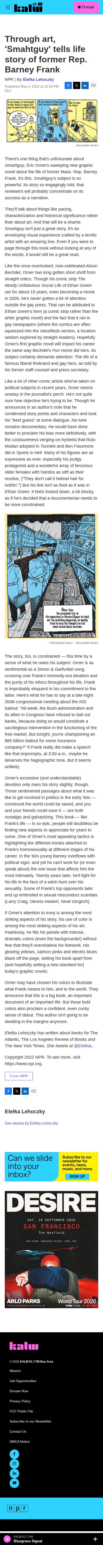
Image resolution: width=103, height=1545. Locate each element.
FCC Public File (21, 1411)
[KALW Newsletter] (51, 1166)
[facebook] (14, 1454)
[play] (7, 1539)
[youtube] (14, 1483)
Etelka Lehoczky (38, 79)
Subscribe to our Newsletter (31, 1421)
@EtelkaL (83, 1045)
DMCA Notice (20, 1441)
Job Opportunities (23, 1381)
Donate (88, 7)
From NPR (19, 1076)
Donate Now (19, 1391)
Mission (15, 1371)
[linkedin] (14, 1473)
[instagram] (14, 1464)
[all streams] (96, 1539)
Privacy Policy (20, 1401)
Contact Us (18, 1431)
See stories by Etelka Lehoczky (31, 1123)
